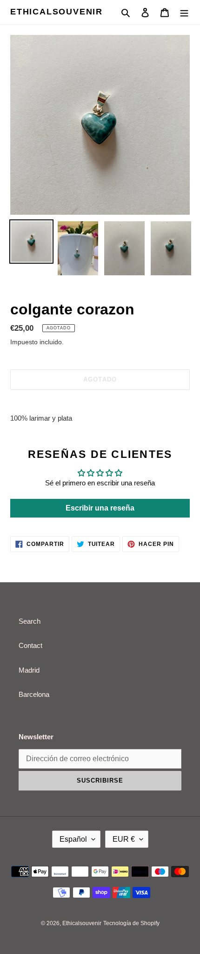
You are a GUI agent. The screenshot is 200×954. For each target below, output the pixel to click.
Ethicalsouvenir (56, 11)
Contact (30, 645)
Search (29, 621)
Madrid (29, 670)
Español (73, 839)
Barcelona (34, 694)
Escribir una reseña (100, 508)
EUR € (124, 839)
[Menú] (184, 12)
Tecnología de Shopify (131, 923)
